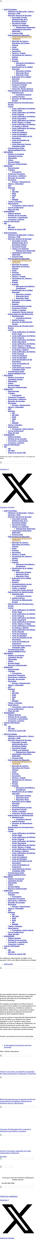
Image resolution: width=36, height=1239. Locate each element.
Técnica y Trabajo (19, 53)
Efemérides (12, 158)
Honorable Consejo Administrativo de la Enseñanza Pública (20, 19)
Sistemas (11, 188)
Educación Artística (23, 71)
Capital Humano (18, 97)
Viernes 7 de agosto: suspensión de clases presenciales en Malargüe (15, 1152)
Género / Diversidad (16, 184)
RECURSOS (8, 152)
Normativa (12, 180)
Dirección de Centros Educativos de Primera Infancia (21, 43)
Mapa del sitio (13, 209)
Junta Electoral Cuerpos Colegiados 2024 (21, 145)
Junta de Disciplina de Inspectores (20, 141)
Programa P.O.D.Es (19, 85)
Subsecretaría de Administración (20, 91)
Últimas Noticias (14, 213)
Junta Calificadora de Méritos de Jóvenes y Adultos (23, 125)
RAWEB (15, 200)
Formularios (17, 172)
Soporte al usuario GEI (17, 229)
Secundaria (16, 51)
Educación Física (22, 75)
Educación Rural (22, 73)
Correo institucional (16, 207)
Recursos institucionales (17, 164)
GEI (13, 190)
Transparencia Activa (16, 148)
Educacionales (13, 168)
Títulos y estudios (19, 87)
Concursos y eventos (16, 219)
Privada (15, 59)
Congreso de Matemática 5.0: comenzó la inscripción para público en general (15, 1130)
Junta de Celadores (19, 132)
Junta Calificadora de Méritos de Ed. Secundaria (23, 117)
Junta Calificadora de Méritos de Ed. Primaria (23, 113)
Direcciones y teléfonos (17, 176)
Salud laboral (13, 204)
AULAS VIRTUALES (12, 221)
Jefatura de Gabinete (20, 25)
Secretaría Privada (19, 23)
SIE (13, 198)
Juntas (10, 107)
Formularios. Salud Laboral (22, 206)
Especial (15, 61)
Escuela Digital (14, 162)
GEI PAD (15, 192)
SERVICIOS (8, 166)
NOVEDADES (9, 211)
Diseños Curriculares (16, 154)
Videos (10, 160)
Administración (18, 93)
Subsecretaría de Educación (19, 35)
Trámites (11, 170)
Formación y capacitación (18, 217)
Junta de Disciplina (19, 134)
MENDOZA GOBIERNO (9, 1196)
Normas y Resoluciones (21, 182)
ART (9, 186)
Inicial (14, 47)
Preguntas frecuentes (16, 174)
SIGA (14, 196)
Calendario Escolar (15, 156)
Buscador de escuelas (16, 178)
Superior (15, 81)
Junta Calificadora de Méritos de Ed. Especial (23, 129)
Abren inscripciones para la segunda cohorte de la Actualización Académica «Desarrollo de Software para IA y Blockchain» (17, 1101)
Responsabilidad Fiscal (17, 150)
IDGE (14, 194)
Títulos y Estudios (15, 202)
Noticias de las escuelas (17, 215)
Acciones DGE (17, 33)
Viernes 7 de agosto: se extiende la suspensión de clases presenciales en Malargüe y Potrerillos (18, 1073)
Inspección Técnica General (22, 89)
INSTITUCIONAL (10, 9)
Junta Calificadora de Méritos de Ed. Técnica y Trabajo (23, 121)
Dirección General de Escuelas (20, 15)
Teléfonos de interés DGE (25, 1183)
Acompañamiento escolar (22, 83)
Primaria (15, 49)
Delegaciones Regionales (25, 27)
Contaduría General (23, 95)
